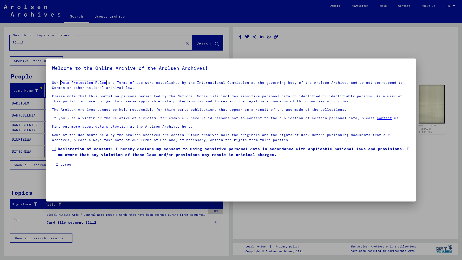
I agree (63, 164)
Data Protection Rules (83, 82)
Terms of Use (130, 82)
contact (384, 118)
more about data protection (99, 126)
